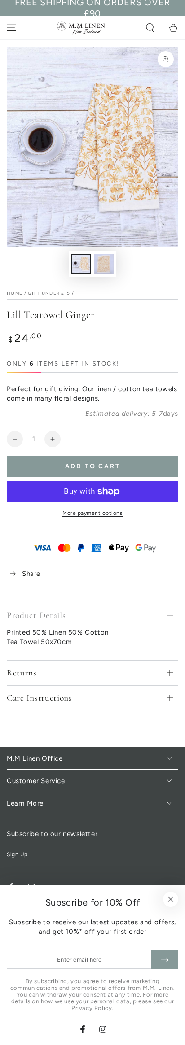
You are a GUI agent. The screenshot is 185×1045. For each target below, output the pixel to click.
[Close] (171, 899)
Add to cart (92, 466)
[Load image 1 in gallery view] (81, 264)
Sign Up (17, 854)
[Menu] (11, 27)
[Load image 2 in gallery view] (104, 264)
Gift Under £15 (49, 293)
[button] (150, 27)
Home (14, 293)
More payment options (92, 513)
